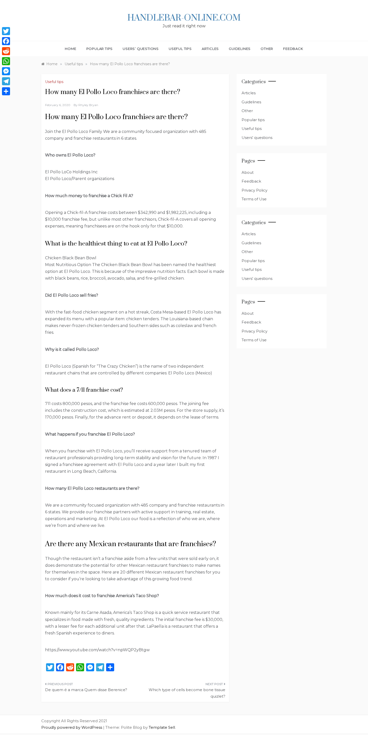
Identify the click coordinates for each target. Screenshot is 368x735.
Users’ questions (141, 49)
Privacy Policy (254, 190)
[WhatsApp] (6, 61)
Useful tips (180, 49)
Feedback (293, 49)
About (248, 172)
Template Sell (162, 727)
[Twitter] (6, 31)
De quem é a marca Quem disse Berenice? (86, 689)
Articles (210, 49)
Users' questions (257, 137)
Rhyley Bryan (88, 105)
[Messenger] (6, 71)
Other (267, 49)
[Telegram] (6, 81)
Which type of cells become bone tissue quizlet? (187, 693)
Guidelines (240, 49)
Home (70, 49)
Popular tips (99, 49)
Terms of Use (254, 199)
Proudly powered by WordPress (72, 727)
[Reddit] (6, 51)
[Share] (6, 91)
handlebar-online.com (184, 18)
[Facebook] (6, 41)
